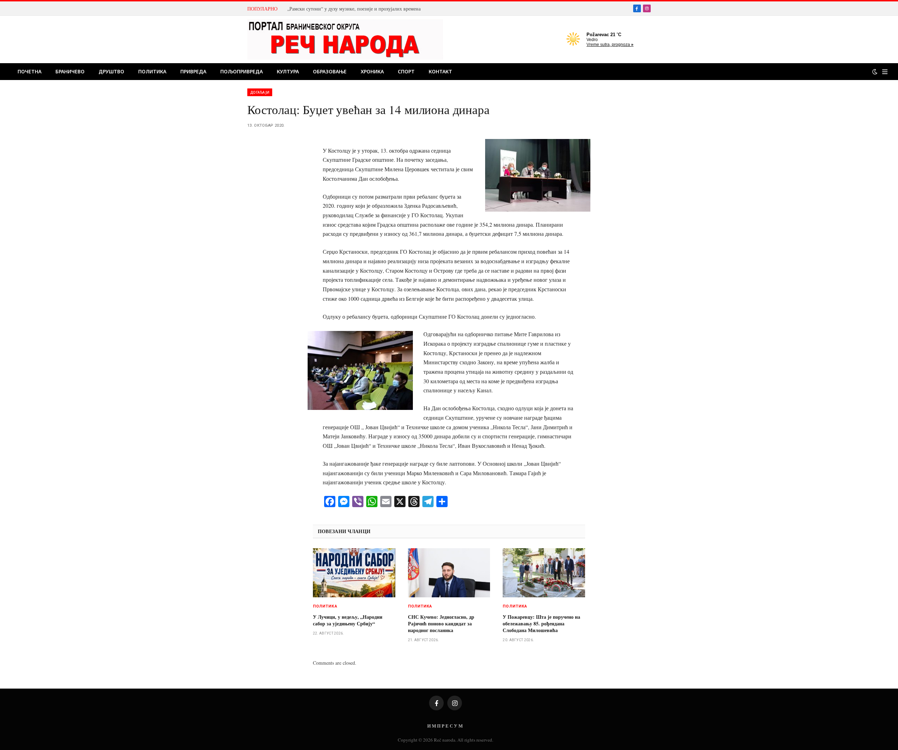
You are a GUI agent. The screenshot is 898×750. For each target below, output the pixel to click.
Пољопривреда (241, 71)
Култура (288, 71)
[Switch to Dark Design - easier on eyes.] (875, 71)
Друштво (111, 71)
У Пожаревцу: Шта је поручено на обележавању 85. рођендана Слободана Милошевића (541, 623)
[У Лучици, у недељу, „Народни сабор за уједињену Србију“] (354, 572)
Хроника (372, 71)
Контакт (440, 71)
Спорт (406, 71)
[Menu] (884, 72)
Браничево (70, 71)
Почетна (29, 71)
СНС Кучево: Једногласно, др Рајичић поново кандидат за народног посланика (441, 623)
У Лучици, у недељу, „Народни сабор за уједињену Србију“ (347, 620)
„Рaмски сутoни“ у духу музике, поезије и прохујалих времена (354, 9)
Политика (152, 71)
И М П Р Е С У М (445, 725)
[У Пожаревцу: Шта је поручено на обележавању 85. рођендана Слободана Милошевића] (544, 572)
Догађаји (259, 92)
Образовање (330, 71)
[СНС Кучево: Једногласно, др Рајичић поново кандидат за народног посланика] (449, 572)
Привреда (193, 71)
